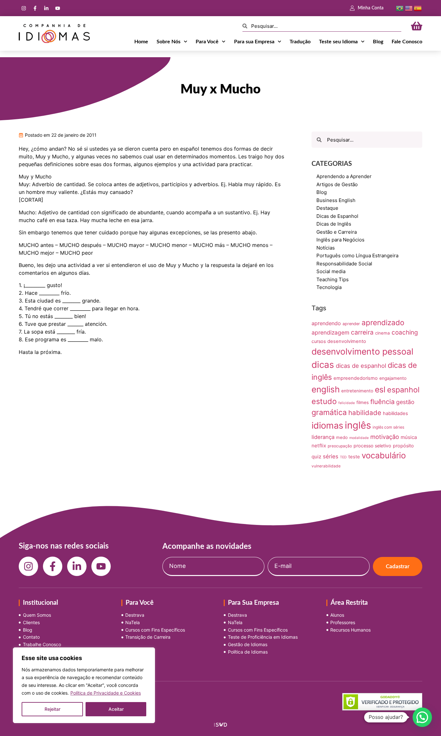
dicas (323, 364)
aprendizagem (330, 332)
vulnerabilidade (326, 466)
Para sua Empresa (254, 41)
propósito (403, 445)
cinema (382, 333)
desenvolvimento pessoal (362, 351)
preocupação (340, 445)
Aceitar (116, 709)
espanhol (403, 389)
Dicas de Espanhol (337, 216)
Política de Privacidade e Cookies (105, 693)
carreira (362, 332)
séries (330, 456)
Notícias (325, 248)
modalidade (359, 438)
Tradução (300, 41)
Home (141, 41)
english (326, 389)
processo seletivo (372, 445)
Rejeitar (52, 709)
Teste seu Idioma (338, 41)
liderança (323, 437)
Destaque (327, 208)
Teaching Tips (332, 279)
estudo (324, 401)
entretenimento (357, 390)
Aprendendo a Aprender (344, 176)
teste (354, 457)
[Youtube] (57, 8)
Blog (378, 41)
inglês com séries (388, 427)
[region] (84, 685)
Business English (335, 200)
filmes (362, 402)
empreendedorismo (355, 378)
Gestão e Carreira (336, 232)
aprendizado (383, 322)
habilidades (395, 413)
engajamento (392, 378)
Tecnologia (329, 287)
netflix (319, 446)
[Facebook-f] (35, 8)
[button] (422, 717)
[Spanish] (417, 8)
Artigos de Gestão (337, 184)
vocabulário (384, 455)
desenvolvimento (346, 341)
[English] (408, 8)
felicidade (346, 403)
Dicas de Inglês (333, 224)
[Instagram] (23, 8)
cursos (319, 341)
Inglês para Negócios (340, 240)
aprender (351, 323)
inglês (358, 425)
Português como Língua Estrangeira (357, 255)
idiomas (327, 425)
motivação (384, 436)
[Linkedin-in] (46, 8)
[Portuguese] (399, 8)
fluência (382, 402)
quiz (316, 456)
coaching (405, 332)
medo (342, 437)
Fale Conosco (407, 41)
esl (380, 389)
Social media (330, 271)
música (409, 437)
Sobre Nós (168, 41)
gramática (329, 412)
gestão (405, 402)
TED (343, 457)
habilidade (364, 413)
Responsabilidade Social (344, 264)
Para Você (207, 41)
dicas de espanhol (361, 365)
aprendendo (326, 323)
